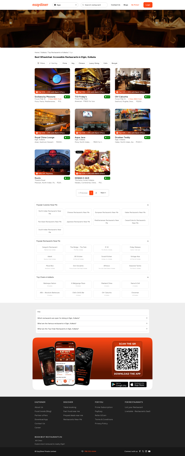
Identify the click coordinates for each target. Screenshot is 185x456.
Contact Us (115, 5)
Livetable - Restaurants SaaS (137, 411)
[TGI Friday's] (92, 86)
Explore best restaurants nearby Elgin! (50, 444)
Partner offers (41, 415)
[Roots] (52, 167)
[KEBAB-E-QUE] (92, 167)
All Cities (38, 441)
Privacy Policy (101, 423)
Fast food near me (71, 411)
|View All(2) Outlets (55, 99)
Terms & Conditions (104, 419)
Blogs (126, 5)
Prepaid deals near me (73, 415)
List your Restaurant (134, 407)
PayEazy (98, 411)
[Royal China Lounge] (52, 127)
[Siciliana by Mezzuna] (52, 86)
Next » (103, 193)
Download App (41, 419)
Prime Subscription (104, 407)
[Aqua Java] (92, 127)
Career (38, 427)
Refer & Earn (100, 415)
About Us (39, 407)
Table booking (69, 407)
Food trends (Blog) (43, 411)
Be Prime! (135, 5)
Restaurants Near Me (72, 419)
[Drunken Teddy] (132, 127)
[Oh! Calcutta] (132, 86)
